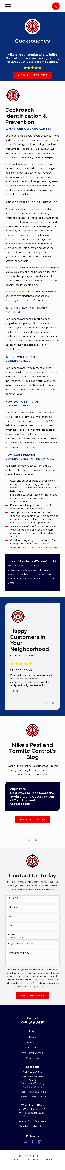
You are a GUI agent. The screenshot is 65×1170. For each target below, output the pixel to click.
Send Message (32, 995)
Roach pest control (16, 291)
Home (32, 1037)
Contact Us (32, 1058)
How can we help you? (18, 953)
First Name (12, 898)
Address (11, 934)
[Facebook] (32, 1141)
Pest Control (32, 1047)
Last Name (12, 907)
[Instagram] (39, 1141)
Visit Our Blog (32, 819)
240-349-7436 (32, 1022)
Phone (10, 916)
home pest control (37, 574)
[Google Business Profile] (25, 1141)
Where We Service (32, 1052)
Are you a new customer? (20, 943)
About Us (32, 1042)
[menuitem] (17, 1159)
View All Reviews (33, 75)
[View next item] (53, 703)
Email (9, 925)
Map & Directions (32, 1086)
